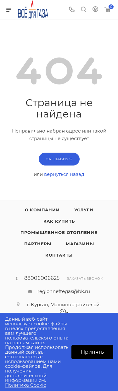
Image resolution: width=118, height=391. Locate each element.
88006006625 (41, 278)
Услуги (83, 209)
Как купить (59, 221)
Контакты (59, 255)
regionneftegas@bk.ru (63, 291)
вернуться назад (64, 174)
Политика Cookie (25, 385)
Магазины (80, 243)
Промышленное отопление (59, 232)
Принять (92, 352)
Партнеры (37, 243)
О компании (42, 209)
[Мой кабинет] (95, 10)
